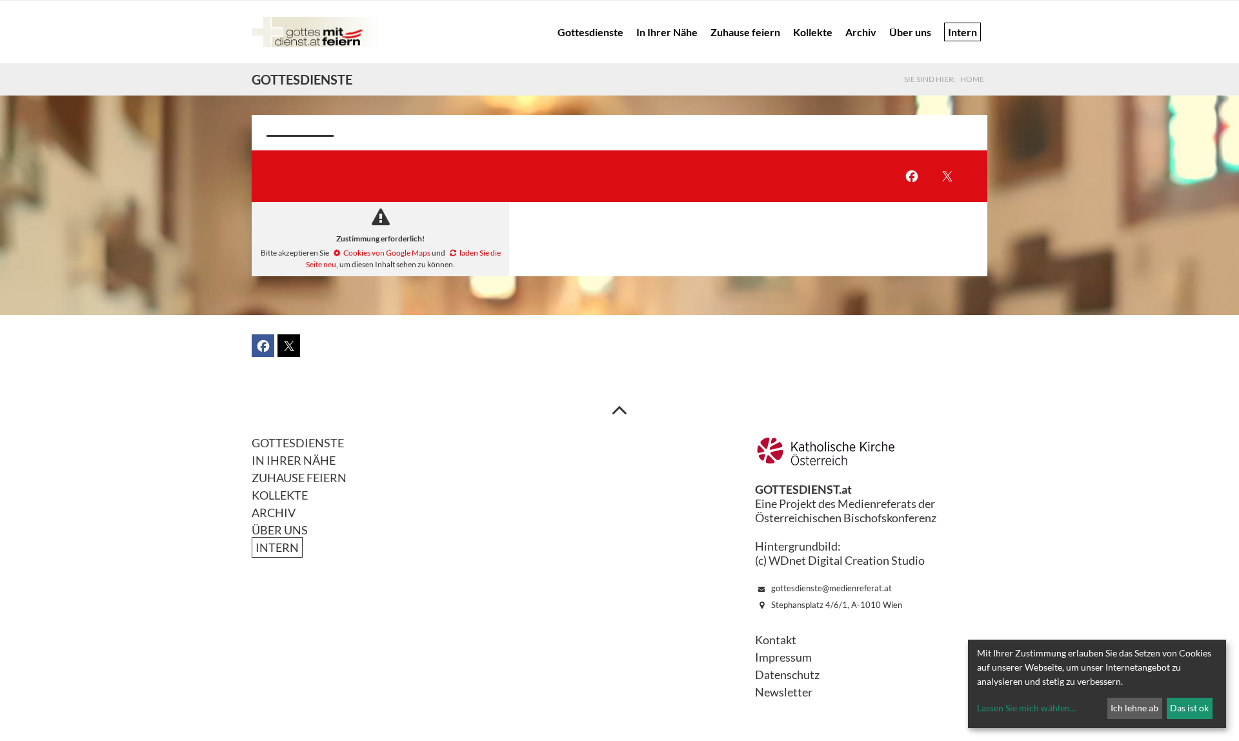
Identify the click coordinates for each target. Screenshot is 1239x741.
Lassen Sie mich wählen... (1026, 707)
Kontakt (775, 640)
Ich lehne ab (1134, 707)
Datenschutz (787, 674)
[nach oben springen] (619, 409)
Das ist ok (1189, 707)
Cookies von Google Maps (386, 253)
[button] (911, 176)
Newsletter (783, 692)
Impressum (783, 657)
